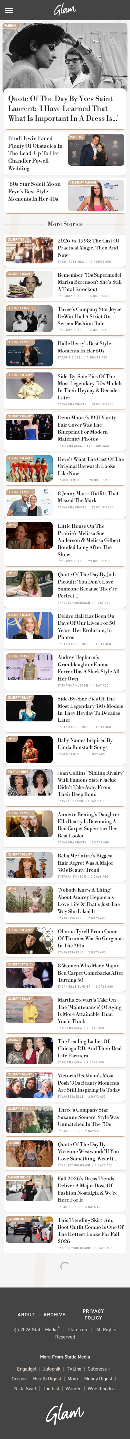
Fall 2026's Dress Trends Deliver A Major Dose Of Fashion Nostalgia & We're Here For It (88, 1189)
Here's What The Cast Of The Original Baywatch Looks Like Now (91, 466)
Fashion (10, 26)
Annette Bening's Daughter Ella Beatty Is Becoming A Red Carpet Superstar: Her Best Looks (89, 825)
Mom (73, 1378)
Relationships (18, 772)
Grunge (19, 1378)
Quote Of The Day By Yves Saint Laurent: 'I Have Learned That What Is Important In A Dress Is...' (63, 108)
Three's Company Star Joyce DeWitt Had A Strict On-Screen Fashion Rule (89, 316)
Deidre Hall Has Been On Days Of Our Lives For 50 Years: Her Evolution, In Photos (86, 627)
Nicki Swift (25, 1388)
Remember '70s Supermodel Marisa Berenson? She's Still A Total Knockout (90, 282)
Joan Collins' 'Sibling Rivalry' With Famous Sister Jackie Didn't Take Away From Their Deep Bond (91, 783)
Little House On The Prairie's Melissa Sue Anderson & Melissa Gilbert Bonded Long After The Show (89, 540)
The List (51, 1388)
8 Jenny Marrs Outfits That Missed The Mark (88, 497)
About (26, 1314)
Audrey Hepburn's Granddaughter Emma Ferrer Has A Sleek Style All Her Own (89, 668)
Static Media (45, 1329)
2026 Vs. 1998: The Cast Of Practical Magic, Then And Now (88, 248)
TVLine (74, 1368)
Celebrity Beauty (20, 274)
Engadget (27, 1368)
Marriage (76, 137)
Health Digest (47, 1378)
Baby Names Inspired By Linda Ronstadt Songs (85, 744)
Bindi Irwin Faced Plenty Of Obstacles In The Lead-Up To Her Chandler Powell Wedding (35, 153)
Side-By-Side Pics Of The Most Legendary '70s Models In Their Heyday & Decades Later (90, 387)
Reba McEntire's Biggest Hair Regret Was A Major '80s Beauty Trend (85, 863)
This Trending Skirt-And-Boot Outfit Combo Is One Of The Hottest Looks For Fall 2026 (91, 1231)
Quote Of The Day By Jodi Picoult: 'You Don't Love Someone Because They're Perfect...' (87, 585)
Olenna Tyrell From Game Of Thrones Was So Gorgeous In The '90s (91, 938)
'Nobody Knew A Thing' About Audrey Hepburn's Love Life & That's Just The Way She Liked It (89, 900)
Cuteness (97, 1368)
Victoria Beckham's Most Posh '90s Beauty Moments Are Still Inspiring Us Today (89, 1083)
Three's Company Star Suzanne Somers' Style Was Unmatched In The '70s (88, 1117)
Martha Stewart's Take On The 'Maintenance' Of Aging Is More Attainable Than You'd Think (89, 1010)
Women (73, 1388)
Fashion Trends (19, 1177)
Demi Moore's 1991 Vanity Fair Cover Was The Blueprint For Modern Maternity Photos (87, 428)
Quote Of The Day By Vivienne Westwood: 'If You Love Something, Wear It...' (88, 1151)
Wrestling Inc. (102, 1388)
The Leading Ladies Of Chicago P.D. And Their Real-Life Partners (91, 1048)
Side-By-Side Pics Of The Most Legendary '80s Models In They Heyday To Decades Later (90, 709)
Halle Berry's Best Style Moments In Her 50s (84, 347)
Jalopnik (52, 1368)
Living (12, 525)
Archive (55, 1314)
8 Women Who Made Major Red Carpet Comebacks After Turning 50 (90, 973)
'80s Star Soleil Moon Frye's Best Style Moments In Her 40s (34, 192)
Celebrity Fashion (83, 182)
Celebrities (16, 240)
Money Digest (98, 1378)
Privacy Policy (93, 1314)
